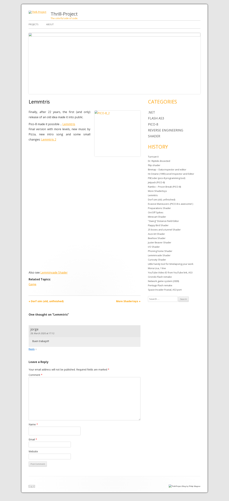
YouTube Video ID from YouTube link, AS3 (170, 272)
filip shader (154, 165)
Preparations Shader (159, 208)
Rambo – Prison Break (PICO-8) (164, 186)
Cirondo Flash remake (160, 276)
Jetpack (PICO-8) (156, 182)
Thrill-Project (64, 13)
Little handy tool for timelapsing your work (170, 264)
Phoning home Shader (160, 251)
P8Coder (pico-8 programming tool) (166, 178)
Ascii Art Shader (156, 233)
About (50, 24)
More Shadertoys (128, 301)
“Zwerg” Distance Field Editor (163, 221)
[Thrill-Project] (37, 12)
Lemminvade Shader (54, 272)
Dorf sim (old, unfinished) (46, 301)
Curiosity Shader (157, 259)
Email (33, 439)
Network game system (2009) (163, 281)
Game (32, 284)
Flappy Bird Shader (158, 225)
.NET (151, 112)
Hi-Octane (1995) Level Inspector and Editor (171, 173)
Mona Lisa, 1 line (157, 268)
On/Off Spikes (155, 212)
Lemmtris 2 (48, 139)
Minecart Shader (157, 216)
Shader (154, 136)
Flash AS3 (156, 118)
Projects (33, 24)
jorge (34, 329)
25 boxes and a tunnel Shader (164, 229)
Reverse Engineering (165, 130)
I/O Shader (154, 246)
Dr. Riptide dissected (159, 161)
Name (33, 424)
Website (33, 451)
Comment (35, 375)
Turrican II (153, 156)
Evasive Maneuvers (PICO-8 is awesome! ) (170, 203)
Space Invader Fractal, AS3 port (165, 289)
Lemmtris (68, 124)
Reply (32, 349)
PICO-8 (153, 124)
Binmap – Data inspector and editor (167, 169)
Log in (31, 486)
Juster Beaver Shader (159, 242)
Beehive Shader (156, 238)
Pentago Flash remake (160, 285)
